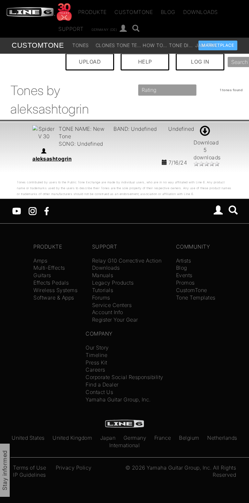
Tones (80, 45)
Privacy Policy (74, 467)
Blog (168, 12)
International (124, 445)
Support (71, 29)
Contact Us (99, 392)
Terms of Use (29, 467)
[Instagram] (32, 210)
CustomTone (133, 12)
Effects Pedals (51, 282)
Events (184, 275)
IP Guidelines (29, 475)
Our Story (97, 347)
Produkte (92, 12)
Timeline (96, 355)
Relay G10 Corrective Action (127, 260)
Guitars (42, 275)
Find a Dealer (102, 384)
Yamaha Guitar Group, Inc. (118, 399)
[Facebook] (46, 210)
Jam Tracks (207, 45)
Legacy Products (113, 282)
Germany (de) (104, 29)
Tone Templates (128, 45)
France (162, 438)
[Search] (233, 210)
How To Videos (155, 45)
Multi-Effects (49, 267)
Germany (135, 438)
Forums (101, 297)
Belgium (189, 438)
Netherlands (222, 438)
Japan (108, 438)
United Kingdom (72, 438)
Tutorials (102, 290)
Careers (95, 369)
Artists (183, 260)
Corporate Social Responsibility (124, 377)
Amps (40, 260)
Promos (185, 282)
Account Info (107, 312)
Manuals (102, 275)
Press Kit (96, 362)
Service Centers (112, 305)
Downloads (200, 12)
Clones (105, 45)
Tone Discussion (181, 45)
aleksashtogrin (52, 158)
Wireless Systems (55, 290)
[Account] (123, 28)
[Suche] (136, 28)
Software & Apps (53, 297)
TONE (38, 45)
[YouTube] (16, 210)
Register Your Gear (115, 319)
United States (28, 438)
